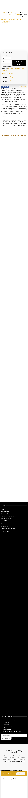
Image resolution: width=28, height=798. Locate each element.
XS (8, 80)
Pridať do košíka (19, 63)
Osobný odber (4, 526)
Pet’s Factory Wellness (6, 518)
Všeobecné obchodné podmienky (9, 516)
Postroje (13, 12)
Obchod (6, 12)
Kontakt (3, 509)
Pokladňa (21, 774)
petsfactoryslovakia (7, 729)
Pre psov (10, 68)
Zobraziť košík (4, 770)
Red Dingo (11, 77)
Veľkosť (4, 56)
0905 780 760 (5, 722)
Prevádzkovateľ (5, 511)
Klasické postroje (19, 68)
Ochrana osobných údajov (7, 513)
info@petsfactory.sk (7, 727)
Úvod (2, 12)
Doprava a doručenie (6, 524)
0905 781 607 (5, 724)
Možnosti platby (5, 531)
